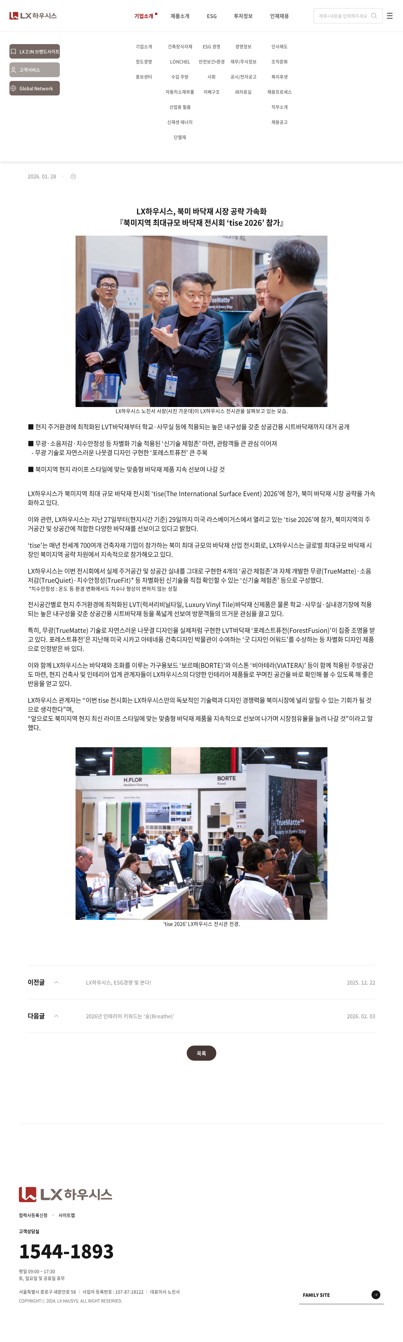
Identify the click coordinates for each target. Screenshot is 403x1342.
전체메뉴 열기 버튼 (390, 16)
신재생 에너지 (180, 122)
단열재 (180, 137)
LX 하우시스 (33, 16)
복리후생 (279, 76)
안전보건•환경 (212, 61)
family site (316, 1295)
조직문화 (279, 61)
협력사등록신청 (33, 1215)
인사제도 (279, 46)
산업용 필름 (180, 107)
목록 (201, 1053)
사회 (211, 76)
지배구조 (211, 92)
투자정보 (243, 16)
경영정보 (243, 46)
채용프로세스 (279, 92)
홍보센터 (144, 76)
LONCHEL (180, 61)
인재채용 (279, 16)
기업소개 (143, 16)
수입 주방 (180, 76)
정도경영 (144, 61)
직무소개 (279, 107)
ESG (212, 16)
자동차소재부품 (180, 92)
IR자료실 (243, 92)
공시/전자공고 (243, 76)
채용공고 (279, 122)
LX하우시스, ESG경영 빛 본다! (118, 982)
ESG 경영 (211, 46)
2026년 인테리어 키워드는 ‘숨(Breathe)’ (130, 1016)
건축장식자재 (180, 46)
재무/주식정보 (243, 61)
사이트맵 (67, 1215)
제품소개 (180, 16)
